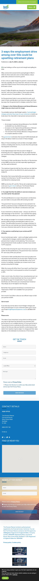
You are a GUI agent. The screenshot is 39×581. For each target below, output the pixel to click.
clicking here (7, 532)
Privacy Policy (17, 382)
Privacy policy (7, 542)
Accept (5, 578)
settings (15, 575)
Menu (30, 7)
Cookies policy (16, 542)
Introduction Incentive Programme (27, 2)
